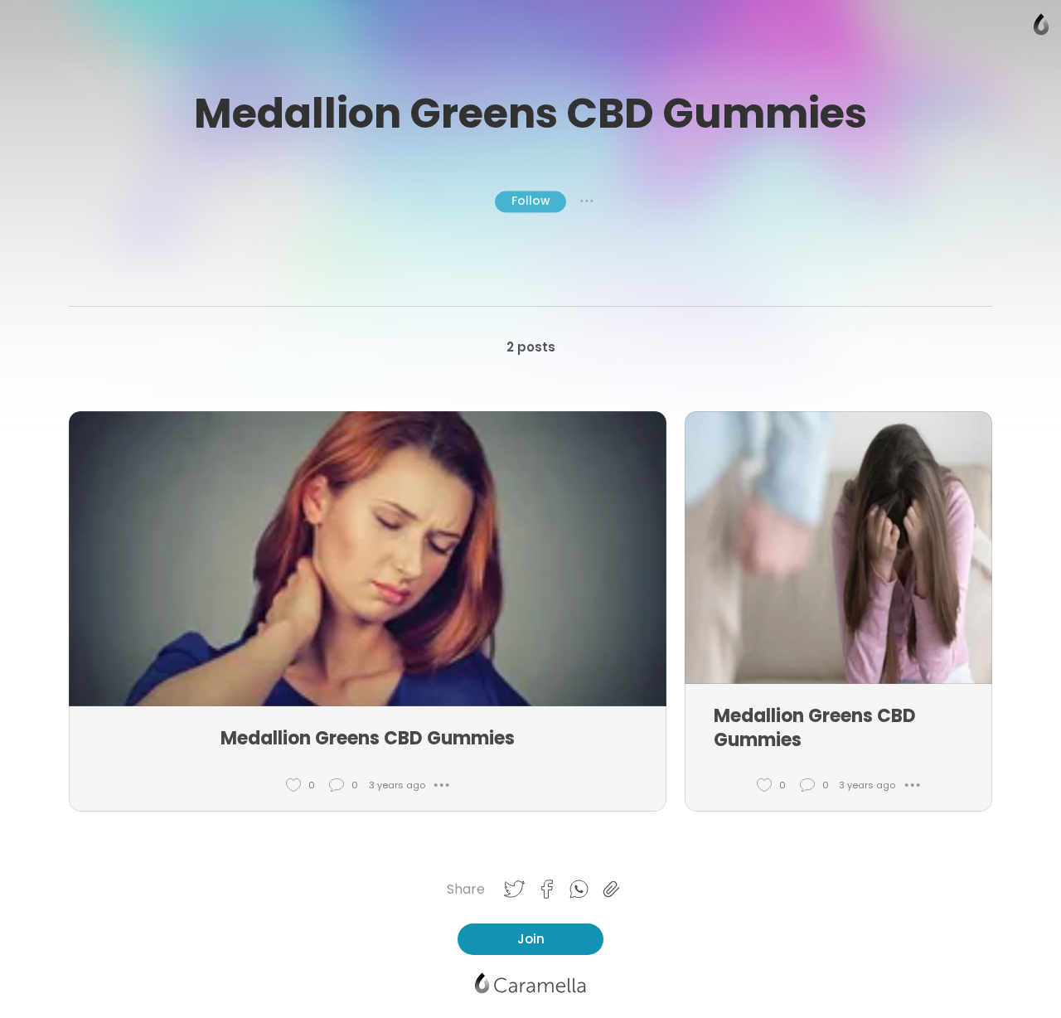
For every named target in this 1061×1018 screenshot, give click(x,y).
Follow (530, 200)
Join (531, 939)
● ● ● (586, 201)
